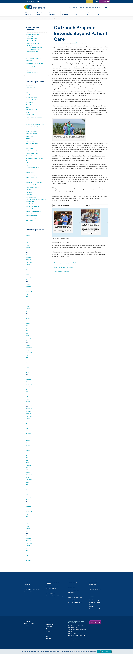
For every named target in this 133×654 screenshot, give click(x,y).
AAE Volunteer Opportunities (75, 597)
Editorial (28, 119)
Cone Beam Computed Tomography (55, 596)
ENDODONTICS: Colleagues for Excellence (34, 59)
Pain (27, 162)
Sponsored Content (31, 209)
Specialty (31, 18)
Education (29, 122)
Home (26, 18)
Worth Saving (29, 220)
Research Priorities (32, 72)
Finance (28, 138)
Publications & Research (53, 13)
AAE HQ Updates (30, 87)
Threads (49, 631)
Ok (99, 651)
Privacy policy (106, 651)
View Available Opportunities (96, 600)
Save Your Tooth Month (32, 206)
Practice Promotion (31, 177)
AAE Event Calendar (94, 587)
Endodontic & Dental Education (35, 124)
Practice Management (65, 13)
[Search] (105, 7)
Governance (29, 146)
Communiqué (51, 18)
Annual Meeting (30, 95)
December (29, 255)
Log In (96, 1)
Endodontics (29, 136)
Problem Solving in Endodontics (34, 182)
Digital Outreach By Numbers (34, 117)
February (28, 247)
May (27, 240)
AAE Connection (72, 595)
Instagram (49, 626)
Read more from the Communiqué (65, 263)
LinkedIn (49, 634)
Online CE (81, 7)
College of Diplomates (32, 109)
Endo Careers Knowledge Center (97, 609)
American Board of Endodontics (32, 589)
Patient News (29, 165)
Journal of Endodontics (32, 34)
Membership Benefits (73, 600)
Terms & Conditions (29, 623)
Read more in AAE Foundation (63, 267)
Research (28, 70)
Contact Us (27, 584)
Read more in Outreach (61, 272)
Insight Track (29, 148)
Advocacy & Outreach (73, 590)
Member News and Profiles (33, 151)
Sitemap (26, 625)
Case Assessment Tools (52, 586)
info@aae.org (74, 640)
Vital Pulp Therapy (31, 218)
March (27, 245)
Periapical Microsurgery (32, 167)
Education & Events (40, 13)
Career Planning (30, 105)
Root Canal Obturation (32, 204)
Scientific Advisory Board (34, 43)
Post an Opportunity (94, 602)
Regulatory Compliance (32, 187)
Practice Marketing (72, 582)
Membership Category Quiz (75, 602)
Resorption (29, 192)
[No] (131, 651)
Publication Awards (32, 38)
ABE (90, 7)
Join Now (89, 1)
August (28, 235)
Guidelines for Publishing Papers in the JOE (35, 48)
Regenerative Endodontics (33, 185)
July (27, 296)
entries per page (63, 205)
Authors (29, 45)
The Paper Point (30, 67)
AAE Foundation (30, 85)
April (27, 242)
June (27, 238)
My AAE (26, 582)
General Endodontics (32, 143)
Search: (88, 205)
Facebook (49, 629)
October (28, 259)
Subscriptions (31, 36)
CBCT (27, 107)
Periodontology (30, 170)
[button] (79, 222)
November (29, 257)
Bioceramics (29, 102)
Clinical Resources (28, 13)
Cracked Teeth (30, 114)
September (29, 262)
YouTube (49, 639)
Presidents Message (31, 180)
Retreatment (29, 194)
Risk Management (31, 197)
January (28, 250)
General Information (32, 51)
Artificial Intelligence (31, 97)
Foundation (95, 7)
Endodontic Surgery (31, 133)
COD (100, 7)
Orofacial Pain (29, 156)
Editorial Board (31, 41)
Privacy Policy (27, 621)
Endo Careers (76, 13)
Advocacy (29, 92)
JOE (70, 7)
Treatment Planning (31, 215)
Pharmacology (30, 172)
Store (86, 7)
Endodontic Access (31, 131)
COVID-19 (28, 112)
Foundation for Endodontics (31, 587)
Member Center (88, 13)
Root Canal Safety (50, 593)
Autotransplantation (31, 100)
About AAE (100, 13)
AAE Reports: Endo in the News (34, 63)
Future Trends (30, 141)
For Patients (94, 622)
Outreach (74, 43)
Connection (75, 7)
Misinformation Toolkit (32, 153)
